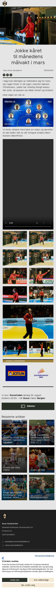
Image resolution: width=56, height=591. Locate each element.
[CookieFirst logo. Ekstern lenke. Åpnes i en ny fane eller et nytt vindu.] (3, 558)
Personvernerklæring (44, 555)
